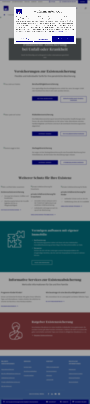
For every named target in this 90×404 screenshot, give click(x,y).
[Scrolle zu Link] (19, 11)
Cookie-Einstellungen (24, 39)
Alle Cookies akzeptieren (63, 39)
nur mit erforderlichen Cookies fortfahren (43, 38)
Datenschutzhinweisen (60, 31)
